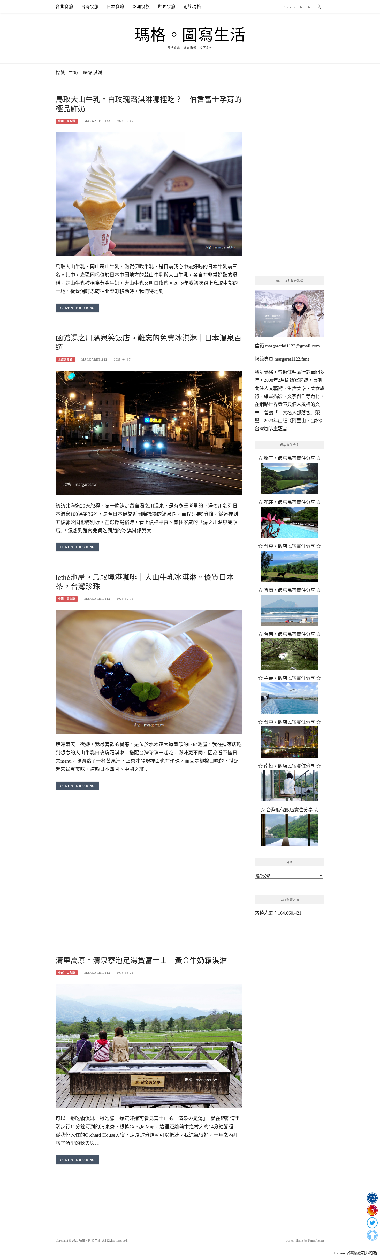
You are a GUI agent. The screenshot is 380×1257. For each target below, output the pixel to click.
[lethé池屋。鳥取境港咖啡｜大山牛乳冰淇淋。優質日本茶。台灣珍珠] (149, 671)
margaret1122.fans (291, 359)
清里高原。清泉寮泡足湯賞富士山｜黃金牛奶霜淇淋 (141, 960)
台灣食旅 (90, 6)
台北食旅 (64, 6)
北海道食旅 (65, 359)
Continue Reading (77, 308)
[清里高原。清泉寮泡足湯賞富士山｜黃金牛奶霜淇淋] (149, 1045)
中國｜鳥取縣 (66, 121)
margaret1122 (97, 120)
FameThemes (316, 1240)
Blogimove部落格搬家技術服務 (354, 1253)
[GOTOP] (372, 1235)
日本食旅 (116, 6)
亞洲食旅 (141, 6)
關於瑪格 (192, 6)
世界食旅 (167, 6)
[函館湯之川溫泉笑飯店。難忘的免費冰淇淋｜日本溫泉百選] (149, 432)
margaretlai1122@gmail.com (292, 345)
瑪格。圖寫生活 (190, 35)
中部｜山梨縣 (66, 972)
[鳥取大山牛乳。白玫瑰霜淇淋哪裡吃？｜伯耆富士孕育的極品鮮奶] (149, 193)
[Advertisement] (149, 847)
